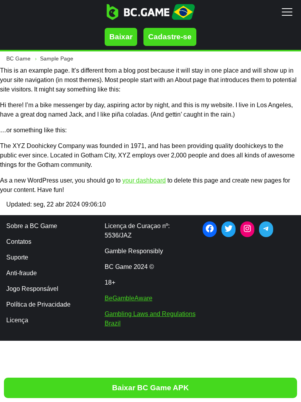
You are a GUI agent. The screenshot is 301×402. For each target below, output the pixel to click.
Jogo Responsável (32, 288)
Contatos (18, 241)
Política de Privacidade (38, 304)
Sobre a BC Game (31, 226)
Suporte (17, 257)
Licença (17, 320)
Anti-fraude (21, 273)
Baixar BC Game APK (150, 388)
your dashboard (144, 180)
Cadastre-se (170, 37)
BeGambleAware (128, 298)
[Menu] (287, 12)
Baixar (120, 37)
